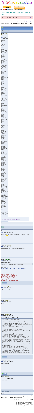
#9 (2, 378)
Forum (10, 21)
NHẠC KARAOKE (15, 23)
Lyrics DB (28, 12)
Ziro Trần (7, 360)
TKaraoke (20, 410)
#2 (2, 232)
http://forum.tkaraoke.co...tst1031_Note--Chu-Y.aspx (13, 268)
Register (29, 17)
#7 (2, 315)
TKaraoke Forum (5, 23)
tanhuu (7, 376)
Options (22, 28)
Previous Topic (6, 30)
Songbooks (20, 12)
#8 (2, 361)
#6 (2, 301)
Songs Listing (24, 23)
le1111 (6, 300)
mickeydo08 (8, 286)
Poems (2, 14)
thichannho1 (8, 245)
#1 (2, 37)
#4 (2, 260)
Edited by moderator (3, 210)
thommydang (8, 231)
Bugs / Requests (11, 12)
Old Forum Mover (4, 35)
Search (3, 12)
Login (25, 17)
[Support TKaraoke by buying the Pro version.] (19, 9)
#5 (2, 287)
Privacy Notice (25, 410)
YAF (11, 410)
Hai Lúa (7, 259)
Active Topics (16, 21)
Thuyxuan (7, 314)
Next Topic (29, 30)
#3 (2, 246)
